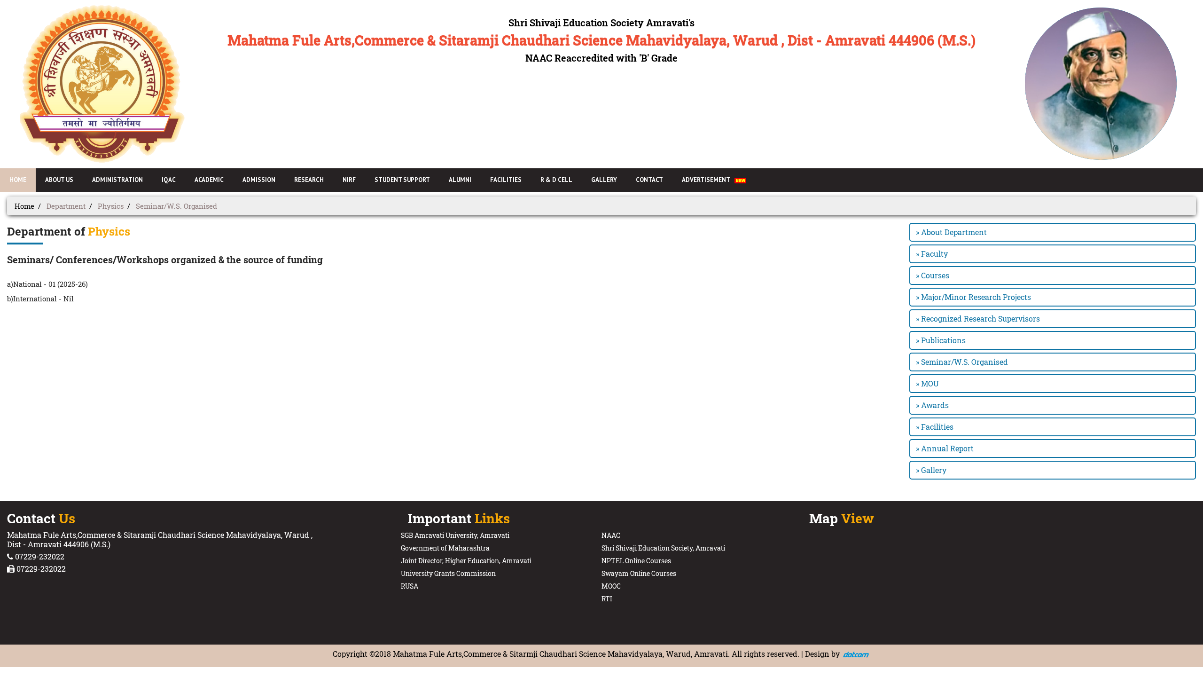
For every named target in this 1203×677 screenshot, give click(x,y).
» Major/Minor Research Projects (973, 297)
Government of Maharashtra (445, 547)
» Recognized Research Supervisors (978, 318)
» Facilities (934, 427)
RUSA (409, 586)
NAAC (611, 535)
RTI (607, 598)
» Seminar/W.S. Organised (962, 362)
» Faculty (932, 254)
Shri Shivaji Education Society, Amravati (663, 547)
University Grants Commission (448, 573)
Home (24, 206)
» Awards (932, 405)
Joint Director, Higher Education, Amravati (466, 560)
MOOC (611, 586)
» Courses (932, 275)
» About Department (951, 232)
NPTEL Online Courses (636, 560)
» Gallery (931, 470)
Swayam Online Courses (639, 573)
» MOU (927, 383)
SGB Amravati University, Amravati (455, 535)
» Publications (941, 340)
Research (309, 180)
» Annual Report (945, 448)
